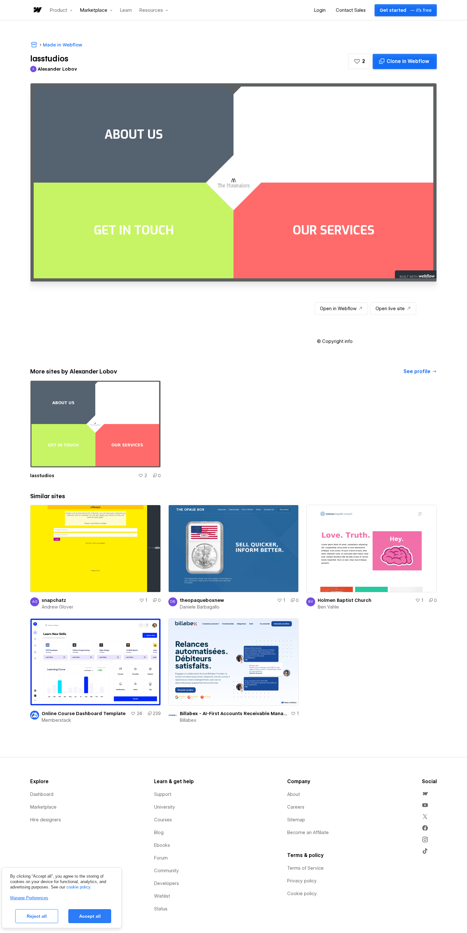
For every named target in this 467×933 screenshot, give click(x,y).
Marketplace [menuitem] (43, 807)
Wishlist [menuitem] (162, 896)
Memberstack (56, 720)
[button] (61, 10)
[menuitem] (425, 793)
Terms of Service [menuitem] (305, 868)
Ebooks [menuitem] (162, 845)
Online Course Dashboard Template (83, 713)
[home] (37, 10)
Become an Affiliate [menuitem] (308, 832)
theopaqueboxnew (202, 600)
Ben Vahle (328, 606)
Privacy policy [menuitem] (302, 880)
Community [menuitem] (166, 870)
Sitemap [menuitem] (296, 819)
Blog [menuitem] (159, 832)
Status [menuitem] (160, 908)
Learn (126, 10)
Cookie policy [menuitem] (302, 893)
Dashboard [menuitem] (41, 794)
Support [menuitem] (162, 794)
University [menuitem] (164, 807)
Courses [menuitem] (163, 819)
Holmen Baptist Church (344, 600)
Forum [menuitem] (161, 857)
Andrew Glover (57, 606)
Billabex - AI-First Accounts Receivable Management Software (234, 713)
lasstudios (42, 475)
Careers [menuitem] (295, 807)
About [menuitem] (293, 794)
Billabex (188, 720)
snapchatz (54, 600)
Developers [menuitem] (166, 883)
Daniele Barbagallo (200, 606)
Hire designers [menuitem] (45, 819)
